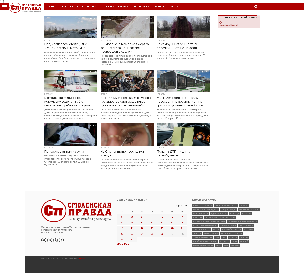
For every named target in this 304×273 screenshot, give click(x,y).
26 (162, 234)
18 (152, 228)
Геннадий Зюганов (249, 210)
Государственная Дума (205, 210)
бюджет (224, 241)
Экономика (141, 6)
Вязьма (235, 245)
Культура (123, 6)
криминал (226, 233)
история (248, 229)
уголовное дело (201, 229)
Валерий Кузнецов (231, 229)
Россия (238, 233)
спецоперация (228, 210)
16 (132, 228)
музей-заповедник (203, 245)
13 (172, 222)
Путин (216, 229)
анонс (214, 241)
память (233, 237)
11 (152, 222)
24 (142, 234)
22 (121, 234)
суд (226, 245)
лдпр (234, 241)
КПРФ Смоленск (228, 225)
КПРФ (196, 206)
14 (182, 222)
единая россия (219, 214)
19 (162, 228)
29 (121, 239)
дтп (224, 237)
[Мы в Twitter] (43, 239)
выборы (197, 218)
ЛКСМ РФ (246, 214)
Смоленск (207, 206)
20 (172, 228)
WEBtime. (81, 258)
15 (121, 228)
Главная (52, 6)
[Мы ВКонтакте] (49, 239)
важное (244, 206)
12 (162, 222)
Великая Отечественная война (209, 222)
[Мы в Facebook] (61, 239)
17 (142, 228)
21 (182, 228)
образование (211, 233)
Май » (127, 243)
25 (152, 234)
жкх (217, 237)
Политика (107, 6)
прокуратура (246, 225)
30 (132, 239)
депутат (244, 237)
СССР (218, 245)
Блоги (174, 6)
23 (132, 234)
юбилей (244, 241)
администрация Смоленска (242, 222)
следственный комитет (205, 225)
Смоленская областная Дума (220, 218)
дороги (197, 233)
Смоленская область (226, 206)
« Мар (120, 243)
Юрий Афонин (200, 241)
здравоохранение (202, 237)
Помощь (234, 214)
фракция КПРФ (200, 214)
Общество (159, 6)
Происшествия (87, 6)
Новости (67, 6)
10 (142, 222)
